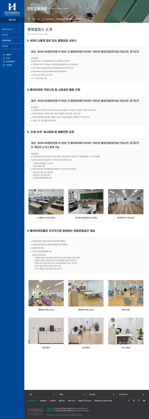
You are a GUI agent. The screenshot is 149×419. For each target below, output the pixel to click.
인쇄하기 (28, 19)
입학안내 (5, 35)
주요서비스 (92, 394)
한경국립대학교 (10, 62)
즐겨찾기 (33, 19)
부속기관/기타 (123, 394)
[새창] (129, 401)
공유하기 (38, 19)
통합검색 (8, 55)
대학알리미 (53, 401)
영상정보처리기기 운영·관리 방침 (103, 401)
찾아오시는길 (71, 401)
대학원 (61, 394)
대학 (30, 394)
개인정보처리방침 (32, 401)
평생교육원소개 (7, 29)
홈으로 (43, 19)
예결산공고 (62, 401)
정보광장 (5, 46)
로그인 (8, 58)
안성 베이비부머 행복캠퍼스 (64, 19)
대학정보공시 (43, 401)
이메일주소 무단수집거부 (84, 401)
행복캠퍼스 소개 (81, 19)
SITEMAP (9, 65)
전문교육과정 (6, 41)
